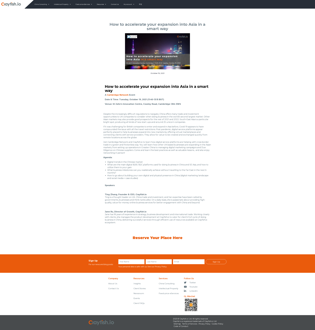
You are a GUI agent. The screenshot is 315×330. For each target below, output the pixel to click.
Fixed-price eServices (83, 4)
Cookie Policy (217, 324)
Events (137, 298)
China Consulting (40, 4)
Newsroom (139, 293)
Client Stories (140, 288)
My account (128, 4)
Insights (137, 283)
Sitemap (177, 324)
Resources (100, 4)
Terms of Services (189, 324)
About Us (112, 283)
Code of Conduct (181, 326)
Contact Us (115, 4)
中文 (140, 4)
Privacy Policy (161, 267)
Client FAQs (139, 303)
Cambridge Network (117, 95)
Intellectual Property (61, 4)
